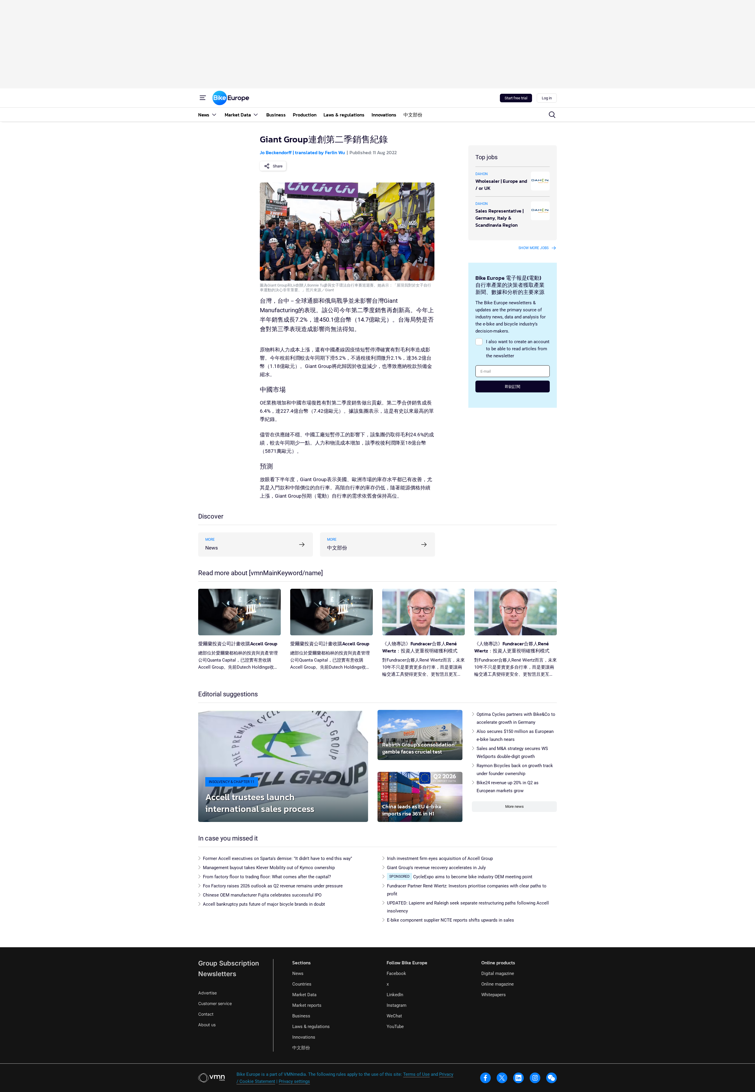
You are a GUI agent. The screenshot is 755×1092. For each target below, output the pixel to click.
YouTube (395, 1026)
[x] (502, 1078)
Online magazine (497, 984)
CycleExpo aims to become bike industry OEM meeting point (472, 876)
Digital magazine (497, 973)
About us (207, 1024)
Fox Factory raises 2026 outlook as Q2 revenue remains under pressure (273, 886)
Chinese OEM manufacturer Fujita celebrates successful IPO (262, 895)
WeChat (394, 1016)
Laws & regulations (311, 1026)
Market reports (306, 1005)
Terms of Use (416, 1074)
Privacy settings (294, 1081)
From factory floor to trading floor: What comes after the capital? (267, 876)
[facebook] (485, 1078)
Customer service (215, 1003)
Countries (301, 984)
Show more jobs (533, 248)
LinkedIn (395, 994)
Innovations (303, 1037)
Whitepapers (493, 994)
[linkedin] (518, 1078)
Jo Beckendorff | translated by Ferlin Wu (302, 152)
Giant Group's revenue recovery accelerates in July (436, 867)
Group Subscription (228, 963)
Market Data (304, 994)
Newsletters (217, 974)
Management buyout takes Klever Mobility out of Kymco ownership (269, 867)
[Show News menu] (214, 114)
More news (514, 806)
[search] (552, 114)
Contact (206, 1014)
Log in (547, 98)
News (297, 973)
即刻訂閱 (512, 386)
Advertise (207, 992)
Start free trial (516, 98)
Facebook (396, 973)
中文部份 (301, 1047)
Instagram (396, 1005)
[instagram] (535, 1078)
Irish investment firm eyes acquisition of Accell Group (440, 858)
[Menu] (203, 98)
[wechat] (551, 1078)
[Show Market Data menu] (255, 114)
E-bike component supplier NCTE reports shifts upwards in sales (450, 920)
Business (301, 1016)
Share (278, 166)
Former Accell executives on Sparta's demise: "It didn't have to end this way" (277, 858)
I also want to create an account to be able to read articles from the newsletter (517, 348)
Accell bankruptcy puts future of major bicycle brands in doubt (264, 904)
